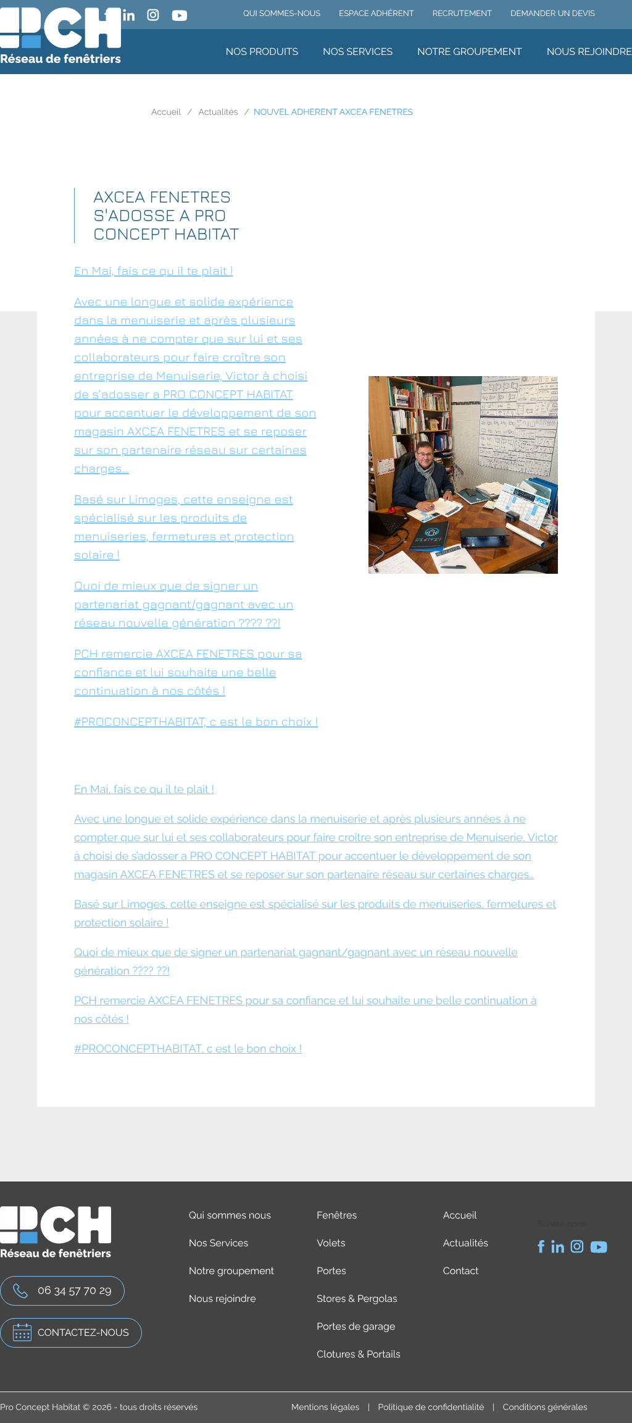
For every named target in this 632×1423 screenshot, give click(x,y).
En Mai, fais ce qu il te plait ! (153, 271)
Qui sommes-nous (281, 14)
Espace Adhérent (376, 14)
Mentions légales (325, 1408)
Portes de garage (356, 1326)
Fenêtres (337, 1215)
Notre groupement (469, 51)
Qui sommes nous (230, 1215)
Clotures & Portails (358, 1354)
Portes (331, 1271)
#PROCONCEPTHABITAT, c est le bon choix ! (196, 722)
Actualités (218, 112)
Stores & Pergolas (357, 1298)
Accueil (166, 112)
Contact (461, 1271)
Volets (331, 1243)
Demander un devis (552, 14)
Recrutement (463, 14)
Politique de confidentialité (431, 1408)
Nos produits (262, 51)
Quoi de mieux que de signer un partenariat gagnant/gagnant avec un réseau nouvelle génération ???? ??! (183, 604)
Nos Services (358, 51)
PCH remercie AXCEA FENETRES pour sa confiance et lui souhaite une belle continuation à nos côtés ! (188, 672)
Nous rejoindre (589, 51)
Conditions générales (545, 1408)
